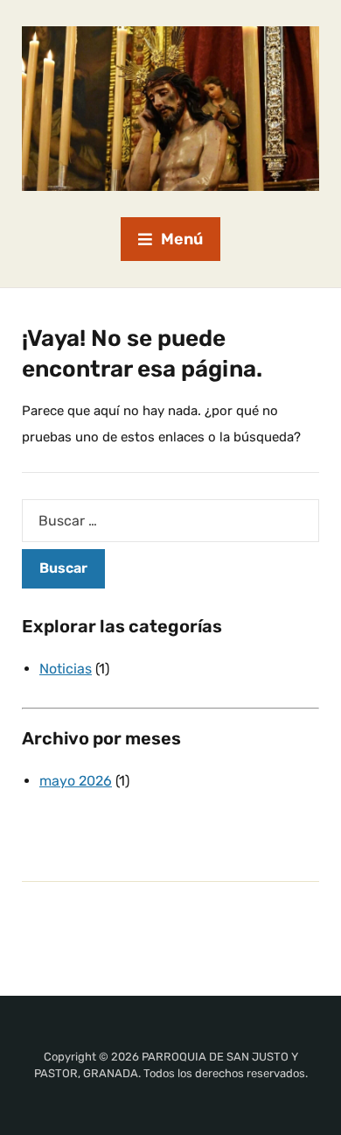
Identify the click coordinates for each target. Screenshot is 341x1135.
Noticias (65, 668)
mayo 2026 (75, 780)
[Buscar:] (170, 520)
